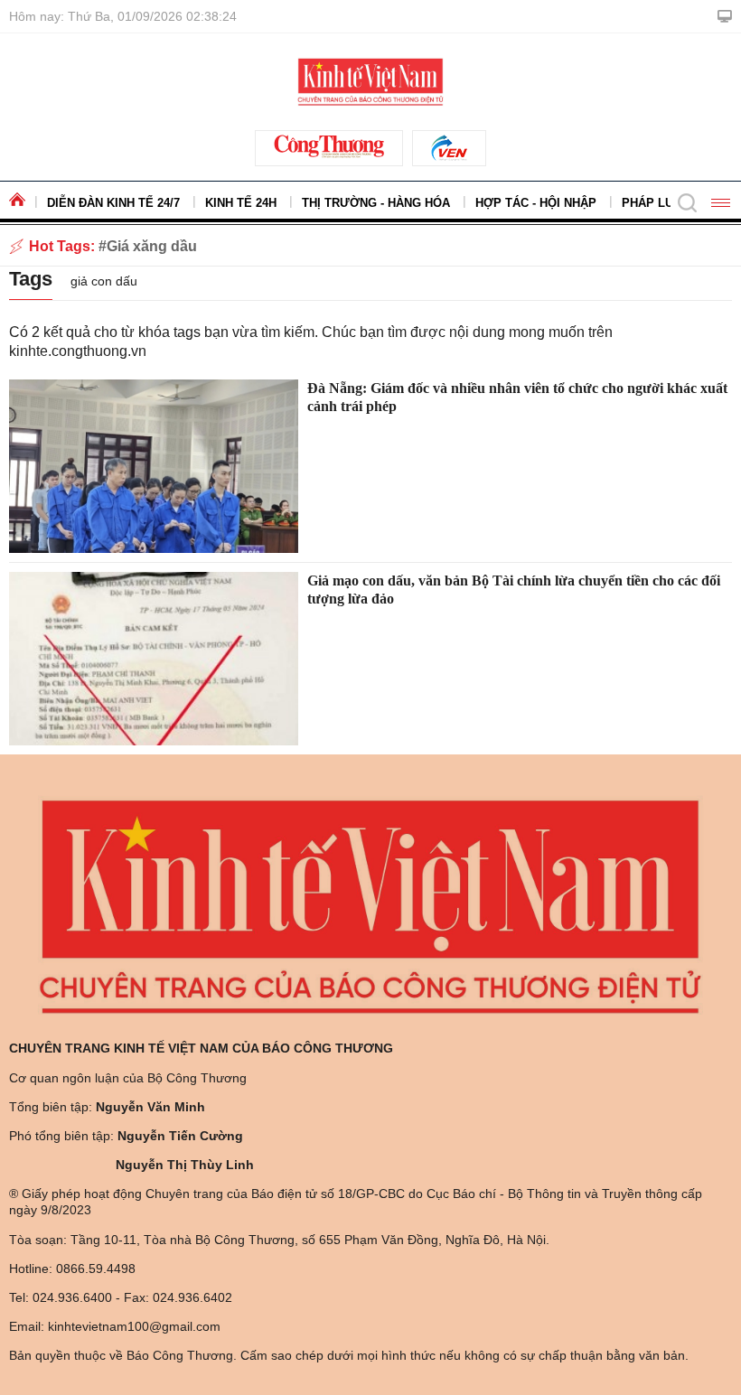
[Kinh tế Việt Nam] (370, 80)
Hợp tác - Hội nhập (535, 203)
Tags (30, 278)
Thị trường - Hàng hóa (376, 203)
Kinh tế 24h (241, 203)
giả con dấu (103, 281)
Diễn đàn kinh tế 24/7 (113, 203)
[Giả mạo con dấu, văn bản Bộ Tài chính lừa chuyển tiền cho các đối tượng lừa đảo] (153, 658)
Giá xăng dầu (152, 246)
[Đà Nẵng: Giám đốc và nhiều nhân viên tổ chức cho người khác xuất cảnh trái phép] (153, 466)
